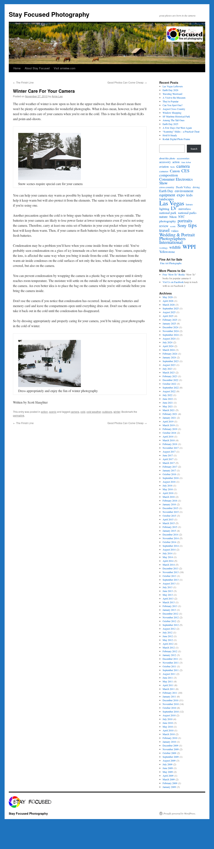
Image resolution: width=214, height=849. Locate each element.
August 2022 (169, 391)
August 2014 (169, 549)
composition (168, 175)
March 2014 (169, 564)
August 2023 (169, 365)
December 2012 (170, 613)
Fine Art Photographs (170, 263)
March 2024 (169, 349)
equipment (167, 195)
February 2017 (170, 466)
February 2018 (170, 444)
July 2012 (167, 632)
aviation (164, 167)
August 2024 (169, 338)
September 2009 (171, 756)
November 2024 (171, 331)
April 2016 (168, 493)
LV (174, 208)
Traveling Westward (172, 93)
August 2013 (169, 583)
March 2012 (169, 647)
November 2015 (171, 511)
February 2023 (170, 376)
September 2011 (171, 670)
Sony (182, 225)
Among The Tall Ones (174, 120)
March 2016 (169, 496)
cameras (163, 171)
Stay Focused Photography (49, 14)
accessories (183, 158)
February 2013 (170, 606)
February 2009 (170, 783)
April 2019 (168, 421)
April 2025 (168, 316)
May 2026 (168, 297)
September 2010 (171, 711)
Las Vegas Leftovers (173, 86)
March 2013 (169, 602)
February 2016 (170, 500)
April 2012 (168, 643)
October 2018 (169, 432)
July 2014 (167, 553)
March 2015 (169, 523)
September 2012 (171, 624)
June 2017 (168, 455)
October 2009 (169, 753)
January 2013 (169, 609)
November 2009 (171, 749)
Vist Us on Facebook (173, 282)
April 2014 (168, 560)
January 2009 (169, 787)
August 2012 (169, 628)
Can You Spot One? (172, 105)
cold (82, 411)
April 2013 (168, 598)
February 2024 (170, 353)
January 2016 (169, 504)
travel (164, 230)
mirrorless (184, 209)
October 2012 (169, 621)
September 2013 (171, 579)
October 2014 (169, 542)
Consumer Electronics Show (176, 181)
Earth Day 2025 (170, 124)
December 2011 (170, 658)
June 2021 (168, 402)
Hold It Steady (170, 135)
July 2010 (167, 719)
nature (163, 217)
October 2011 (169, 666)
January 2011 (169, 696)
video (174, 231)
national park (167, 213)
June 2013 (168, 591)
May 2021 (168, 406)
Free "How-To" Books (174, 274)
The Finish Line (23, 82)
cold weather (94, 411)
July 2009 (167, 764)
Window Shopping (172, 112)
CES (185, 170)
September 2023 (171, 361)
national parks (187, 213)
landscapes (166, 199)
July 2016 (167, 485)
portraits (185, 221)
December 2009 (170, 745)
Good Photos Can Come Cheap (127, 82)
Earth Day (166, 191)
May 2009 (168, 771)
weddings (163, 247)
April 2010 (168, 730)
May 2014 (168, 557)
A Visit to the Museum (174, 97)
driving (196, 187)
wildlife (175, 247)
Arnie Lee (57, 96)
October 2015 (169, 515)
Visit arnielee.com (64, 68)
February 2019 (170, 429)
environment (184, 191)
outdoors (107, 411)
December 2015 (170, 508)
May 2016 (168, 489)
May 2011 (168, 681)
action (44, 411)
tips (192, 225)
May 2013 (168, 594)
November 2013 (171, 572)
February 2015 (170, 527)
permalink (18, 415)
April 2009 (168, 775)
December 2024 (170, 327)
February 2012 (170, 651)
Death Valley (183, 187)
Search (194, 148)
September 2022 (171, 387)
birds (172, 166)
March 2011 (169, 689)
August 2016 (169, 481)
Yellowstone (167, 251)
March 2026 (169, 304)
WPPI (189, 246)
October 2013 (169, 576)
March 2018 (169, 440)
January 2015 (169, 530)
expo (181, 195)
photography (167, 221)
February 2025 (170, 319)
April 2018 (168, 436)
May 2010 (168, 726)
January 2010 (169, 741)
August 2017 (169, 451)
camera (75, 411)
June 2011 (168, 677)
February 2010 (170, 738)
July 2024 (167, 342)
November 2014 (171, 538)
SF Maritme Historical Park (176, 116)
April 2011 (168, 685)
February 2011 (170, 692)
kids (189, 195)
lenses (189, 204)
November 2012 (171, 617)
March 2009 (169, 779)
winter (116, 411)
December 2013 (170, 568)
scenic (52, 411)
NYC (181, 217)
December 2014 (170, 534)
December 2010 (170, 700)
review (163, 226)
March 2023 (169, 372)
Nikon (173, 217)
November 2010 (171, 704)
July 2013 (167, 587)
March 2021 (169, 410)
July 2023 (167, 368)
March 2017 (169, 462)
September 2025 (171, 308)
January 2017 (169, 470)
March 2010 (169, 734)
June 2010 (168, 722)
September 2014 (171, 545)
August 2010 (169, 715)
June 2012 (168, 636)
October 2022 (169, 383)
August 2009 (169, 760)
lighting (164, 209)
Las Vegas (171, 203)
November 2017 (171, 447)
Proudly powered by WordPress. (179, 813)
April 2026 (168, 300)
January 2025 (169, 323)
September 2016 (171, 478)
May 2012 (168, 640)
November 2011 (171, 662)
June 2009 (168, 768)
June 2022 (168, 398)
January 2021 (169, 417)
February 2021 (170, 413)
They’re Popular (170, 101)
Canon (175, 171)
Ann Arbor (186, 162)
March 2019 (169, 425)
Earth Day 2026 (170, 90)
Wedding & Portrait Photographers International (177, 238)
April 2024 (168, 346)
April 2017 (168, 459)
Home (16, 68)
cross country (166, 187)
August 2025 (169, 312)
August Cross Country (174, 109)
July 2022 (167, 395)
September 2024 (171, 334)
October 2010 (169, 707)
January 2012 (169, 655)
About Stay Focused (37, 68)
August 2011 (169, 673)
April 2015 (168, 519)
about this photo (167, 158)
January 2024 (169, 357)
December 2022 (170, 380)
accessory (165, 162)
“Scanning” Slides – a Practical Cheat (181, 131)
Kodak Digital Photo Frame (176, 139)
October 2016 (169, 474)
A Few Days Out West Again (177, 127)
